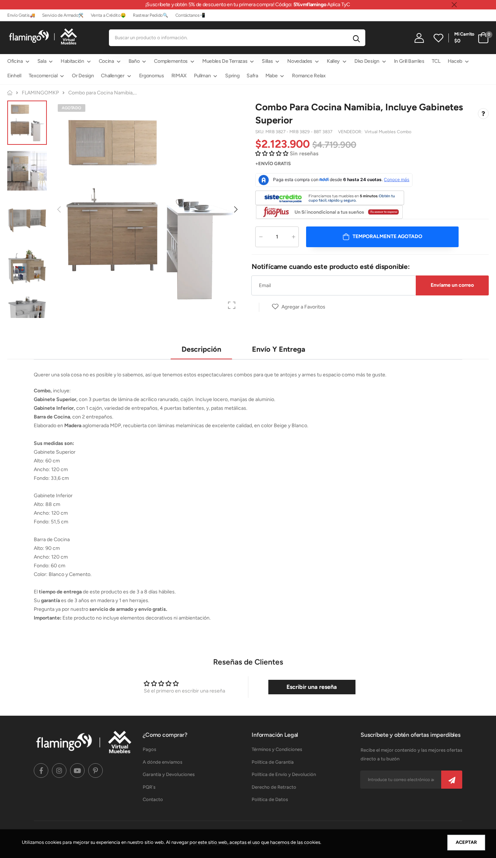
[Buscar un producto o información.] (356, 37)
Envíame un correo (452, 285)
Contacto (153, 799)
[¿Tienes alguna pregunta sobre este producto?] (483, 113)
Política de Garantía (273, 762)
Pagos (149, 749)
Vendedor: (350, 131)
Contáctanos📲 (190, 15)
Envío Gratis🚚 (21, 15)
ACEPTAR (466, 842)
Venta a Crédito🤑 (108, 15)
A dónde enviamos (162, 762)
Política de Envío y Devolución (284, 774)
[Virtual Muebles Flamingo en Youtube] (77, 770)
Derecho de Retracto (274, 787)
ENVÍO (265, 163)
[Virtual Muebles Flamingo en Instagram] (59, 770)
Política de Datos (270, 799)
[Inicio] (9, 93)
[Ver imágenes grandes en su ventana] (231, 305)
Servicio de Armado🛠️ (62, 15)
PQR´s (149, 787)
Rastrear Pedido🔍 (150, 15)
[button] (235, 209)
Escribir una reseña (311, 686)
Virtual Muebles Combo (388, 131)
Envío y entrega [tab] (278, 349)
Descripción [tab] (201, 349)
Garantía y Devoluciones (169, 774)
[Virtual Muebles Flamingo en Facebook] (41, 770)
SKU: (260, 131)
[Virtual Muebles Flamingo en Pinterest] (95, 770)
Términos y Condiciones (277, 749)
